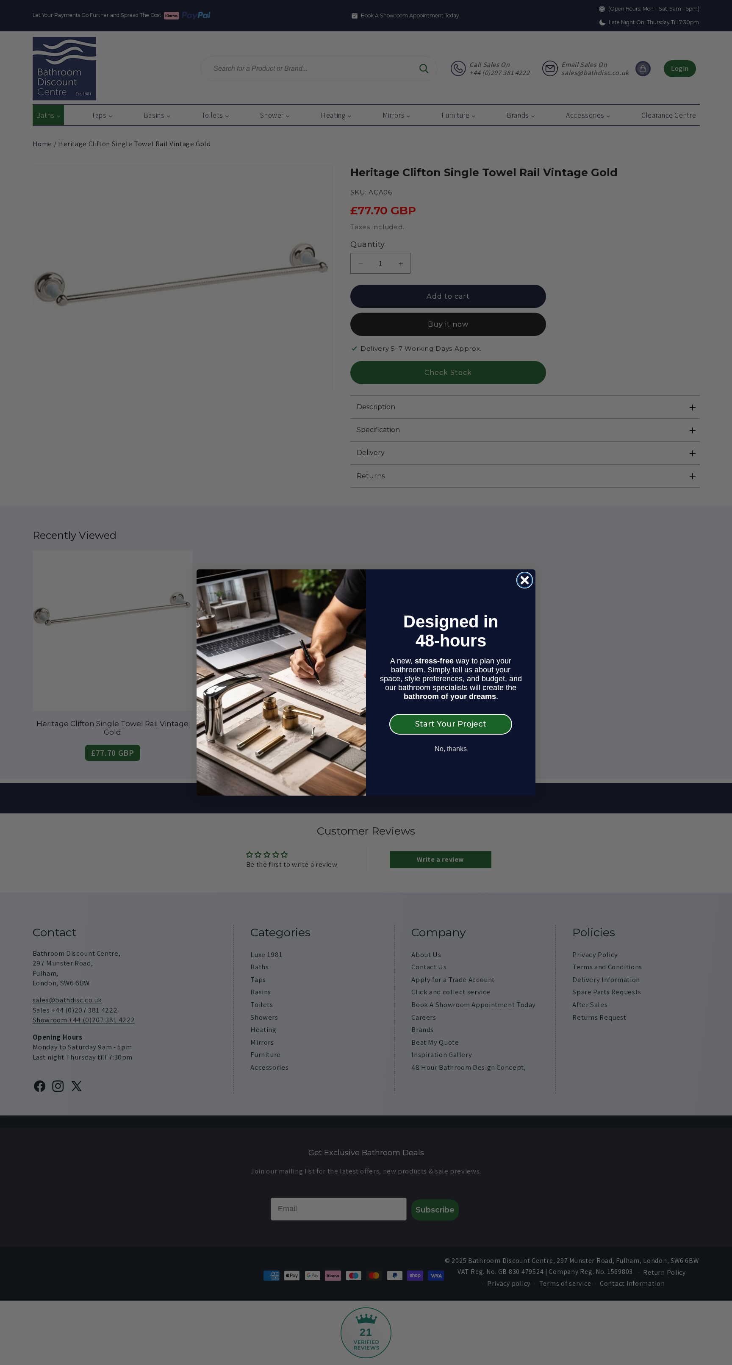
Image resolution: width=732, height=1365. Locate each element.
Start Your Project (450, 724)
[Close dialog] (524, 580)
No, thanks (451, 748)
